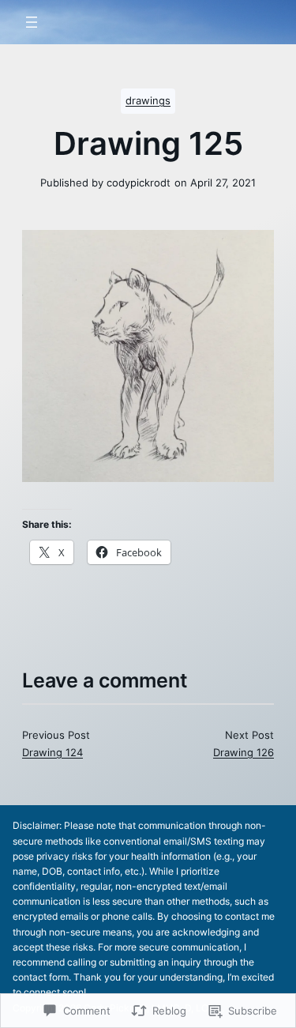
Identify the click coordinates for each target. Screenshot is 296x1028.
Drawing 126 (243, 752)
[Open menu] (31, 22)
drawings (148, 101)
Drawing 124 (52, 752)
